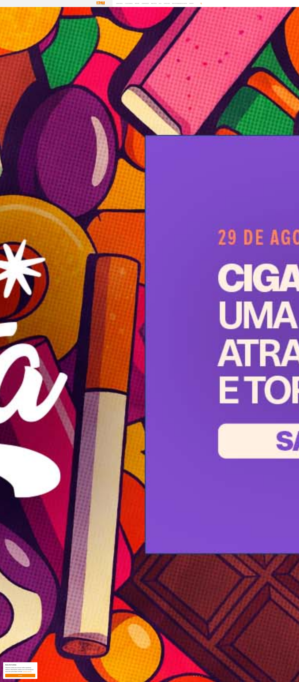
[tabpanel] (149, 344)
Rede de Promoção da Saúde (179, 3)
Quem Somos (119, 3)
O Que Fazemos (129, 3)
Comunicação (145, 3)
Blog (160, 3)
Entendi (20, 675)
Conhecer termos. (27, 671)
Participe (137, 3)
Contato (191, 3)
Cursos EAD (167, 3)
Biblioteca (154, 3)
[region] (20, 670)
